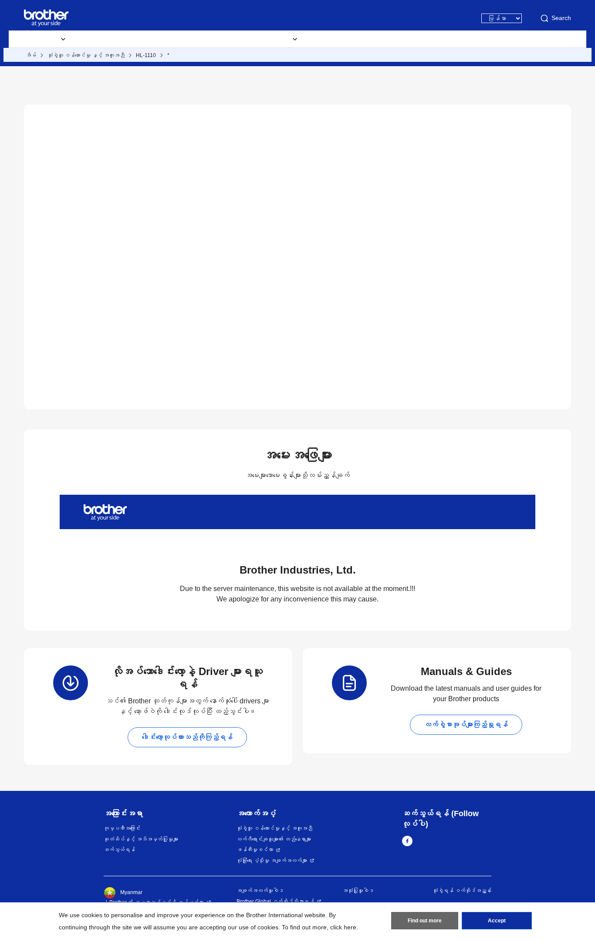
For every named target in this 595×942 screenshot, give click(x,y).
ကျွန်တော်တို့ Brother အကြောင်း (420, 39)
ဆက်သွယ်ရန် (119, 850)
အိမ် (31, 55)
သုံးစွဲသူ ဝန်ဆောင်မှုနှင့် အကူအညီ (274, 828)
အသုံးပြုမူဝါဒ (358, 891)
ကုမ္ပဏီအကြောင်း (122, 828)
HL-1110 (146, 55)
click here (343, 927)
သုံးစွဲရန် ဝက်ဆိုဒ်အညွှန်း (462, 891)
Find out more (425, 921)
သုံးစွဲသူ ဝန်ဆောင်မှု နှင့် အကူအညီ (86, 55)
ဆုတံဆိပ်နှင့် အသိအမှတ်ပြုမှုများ (141, 839)
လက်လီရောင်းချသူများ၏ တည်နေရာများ (274, 839)
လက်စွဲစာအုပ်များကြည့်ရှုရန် (466, 724)
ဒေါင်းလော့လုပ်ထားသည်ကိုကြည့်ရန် (187, 737)
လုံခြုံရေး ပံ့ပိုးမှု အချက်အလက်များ (272, 861)
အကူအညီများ (177, 39)
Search (561, 17)
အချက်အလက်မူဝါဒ (260, 891)
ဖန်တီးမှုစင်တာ (255, 850)
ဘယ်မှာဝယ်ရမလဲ (342, 39)
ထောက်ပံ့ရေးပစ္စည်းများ (113, 39)
